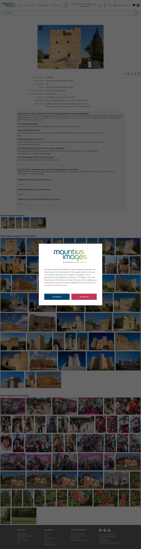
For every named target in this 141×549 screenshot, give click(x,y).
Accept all (84, 297)
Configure (56, 297)
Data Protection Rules (57, 285)
